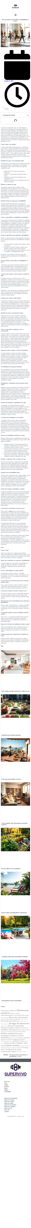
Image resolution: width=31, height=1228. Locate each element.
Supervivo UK (8, 1108)
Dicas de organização (16, 1026)
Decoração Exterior (5, 1023)
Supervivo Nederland (10, 1105)
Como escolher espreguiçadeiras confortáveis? (14, 912)
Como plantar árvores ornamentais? (11, 1000)
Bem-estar (25, 1015)
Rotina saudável (10, 1043)
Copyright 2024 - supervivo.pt (15, 1116)
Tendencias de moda (13, 1049)
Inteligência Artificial (17, 1035)
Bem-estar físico (5, 1019)
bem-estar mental (15, 1019)
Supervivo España (9, 1100)
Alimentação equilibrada (8, 1010)
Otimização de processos (6, 1041)
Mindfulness (5, 1038)
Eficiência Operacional (21, 1028)
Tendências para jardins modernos (11, 735)
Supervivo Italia (8, 1103)
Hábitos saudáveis (8, 1033)
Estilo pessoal (4, 1031)
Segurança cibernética (24, 1045)
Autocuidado (18, 1015)
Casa (5, 1083)
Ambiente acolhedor (15, 1013)
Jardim (6, 1085)
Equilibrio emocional (9, 1030)
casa (10, 511)
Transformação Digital (8, 1051)
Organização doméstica (6, 1039)
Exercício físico (11, 1031)
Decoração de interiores (9, 1021)
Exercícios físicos (20, 1031)
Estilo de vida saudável (23, 1029)
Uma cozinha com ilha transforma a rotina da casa (15, 691)
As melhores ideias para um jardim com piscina (14, 956)
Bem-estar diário (5, 1017)
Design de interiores (19, 1023)
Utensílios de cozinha (21, 1051)
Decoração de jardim (23, 1021)
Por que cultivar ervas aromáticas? (11, 868)
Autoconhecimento (7, 1015)
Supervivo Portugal (9, 1106)
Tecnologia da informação (15, 1047)
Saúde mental (12, 1045)
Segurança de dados (5, 1047)
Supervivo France (9, 1101)
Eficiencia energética (8, 1028)
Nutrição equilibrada (24, 1037)
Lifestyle (5, 1054)
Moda (5, 1088)
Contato (6, 1111)
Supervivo (7, 1081)
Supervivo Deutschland (10, 1098)
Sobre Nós (7, 1110)
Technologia (7, 1091)
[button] (15, 15)
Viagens (6, 1090)
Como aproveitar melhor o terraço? (11, 779)
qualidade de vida (18, 1041)
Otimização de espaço (19, 1039)
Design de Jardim (4, 1026)
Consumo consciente (24, 1019)
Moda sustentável (14, 1037)
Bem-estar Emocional (18, 1017)
